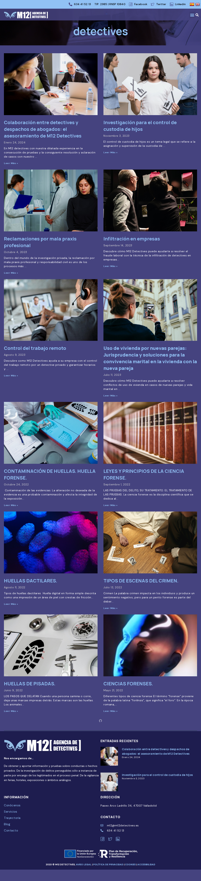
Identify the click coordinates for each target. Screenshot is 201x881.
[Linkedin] (119, 839)
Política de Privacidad (108, 864)
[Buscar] (198, 15)
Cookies (130, 864)
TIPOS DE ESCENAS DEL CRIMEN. (140, 580)
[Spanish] (192, 4)
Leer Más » (11, 163)
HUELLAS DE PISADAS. (29, 683)
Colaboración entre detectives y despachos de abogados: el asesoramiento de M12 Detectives (42, 129)
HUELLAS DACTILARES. (30, 580)
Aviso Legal (83, 864)
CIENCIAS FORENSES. (128, 683)
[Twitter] (111, 839)
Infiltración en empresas (131, 238)
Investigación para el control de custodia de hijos (140, 125)
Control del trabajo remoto (35, 348)
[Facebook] (103, 839)
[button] (192, 15)
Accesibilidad (146, 864)
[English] (198, 4)
